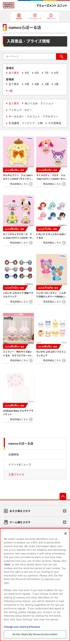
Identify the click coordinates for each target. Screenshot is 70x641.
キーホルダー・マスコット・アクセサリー (33, 116)
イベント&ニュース (19, 464)
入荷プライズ (16, 474)
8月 (37, 72)
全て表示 (14, 72)
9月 (27, 72)
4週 (37, 84)
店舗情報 (13, 454)
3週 (46, 84)
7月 (46, 72)
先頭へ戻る (63, 496)
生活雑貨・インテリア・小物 (26, 123)
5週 (27, 84)
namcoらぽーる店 (20, 443)
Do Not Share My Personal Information (35, 634)
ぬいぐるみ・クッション (39, 103)
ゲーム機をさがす (20, 522)
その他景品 (54, 123)
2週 (56, 84)
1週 (11, 90)
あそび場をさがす (20, 511)
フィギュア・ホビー (20, 110)
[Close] (65, 533)
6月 (56, 72)
